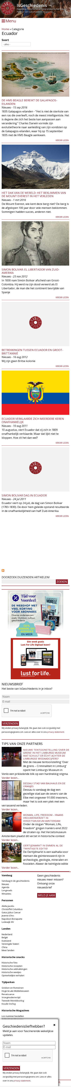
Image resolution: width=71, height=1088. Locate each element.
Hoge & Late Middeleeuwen (15, 990)
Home (5, 29)
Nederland (7, 934)
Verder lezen (62, 140)
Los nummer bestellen (13, 1016)
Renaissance (8, 994)
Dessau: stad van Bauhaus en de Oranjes (44, 785)
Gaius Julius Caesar (11, 912)
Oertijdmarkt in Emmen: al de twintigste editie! (43, 847)
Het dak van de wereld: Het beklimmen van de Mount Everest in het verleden (34, 194)
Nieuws (5, 884)
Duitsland (6, 940)
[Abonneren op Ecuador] (35, 570)
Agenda (5, 887)
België (5, 937)
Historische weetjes (11, 972)
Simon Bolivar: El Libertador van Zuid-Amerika (30, 271)
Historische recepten (12, 965)
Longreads (7, 890)
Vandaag (7, 875)
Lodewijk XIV (8, 921)
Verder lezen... (10, 778)
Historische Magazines (15, 1010)
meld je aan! (46, 895)
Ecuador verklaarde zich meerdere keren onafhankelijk (33, 420)
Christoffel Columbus (12, 909)
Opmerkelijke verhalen (13, 975)
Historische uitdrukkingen (14, 969)
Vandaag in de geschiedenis (16, 880)
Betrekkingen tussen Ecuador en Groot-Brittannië (32, 351)
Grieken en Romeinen (13, 987)
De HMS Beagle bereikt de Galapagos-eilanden (29, 101)
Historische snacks (13, 957)
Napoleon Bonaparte (12, 918)
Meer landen (8, 950)
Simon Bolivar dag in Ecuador (24, 495)
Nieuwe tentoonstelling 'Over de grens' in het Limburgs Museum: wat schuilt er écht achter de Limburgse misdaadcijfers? (46, 754)
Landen (6, 928)
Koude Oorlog (9, 1003)
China (4, 947)
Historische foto (10, 962)
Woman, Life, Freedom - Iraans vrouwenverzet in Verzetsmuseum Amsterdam (43, 817)
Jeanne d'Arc (8, 915)
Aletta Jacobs (8, 906)
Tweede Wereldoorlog (13, 1000)
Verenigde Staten (10, 943)
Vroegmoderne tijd (11, 997)
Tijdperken (8, 982)
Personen (7, 900)
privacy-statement (55, 732)
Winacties (6, 893)
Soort (5, 40)
